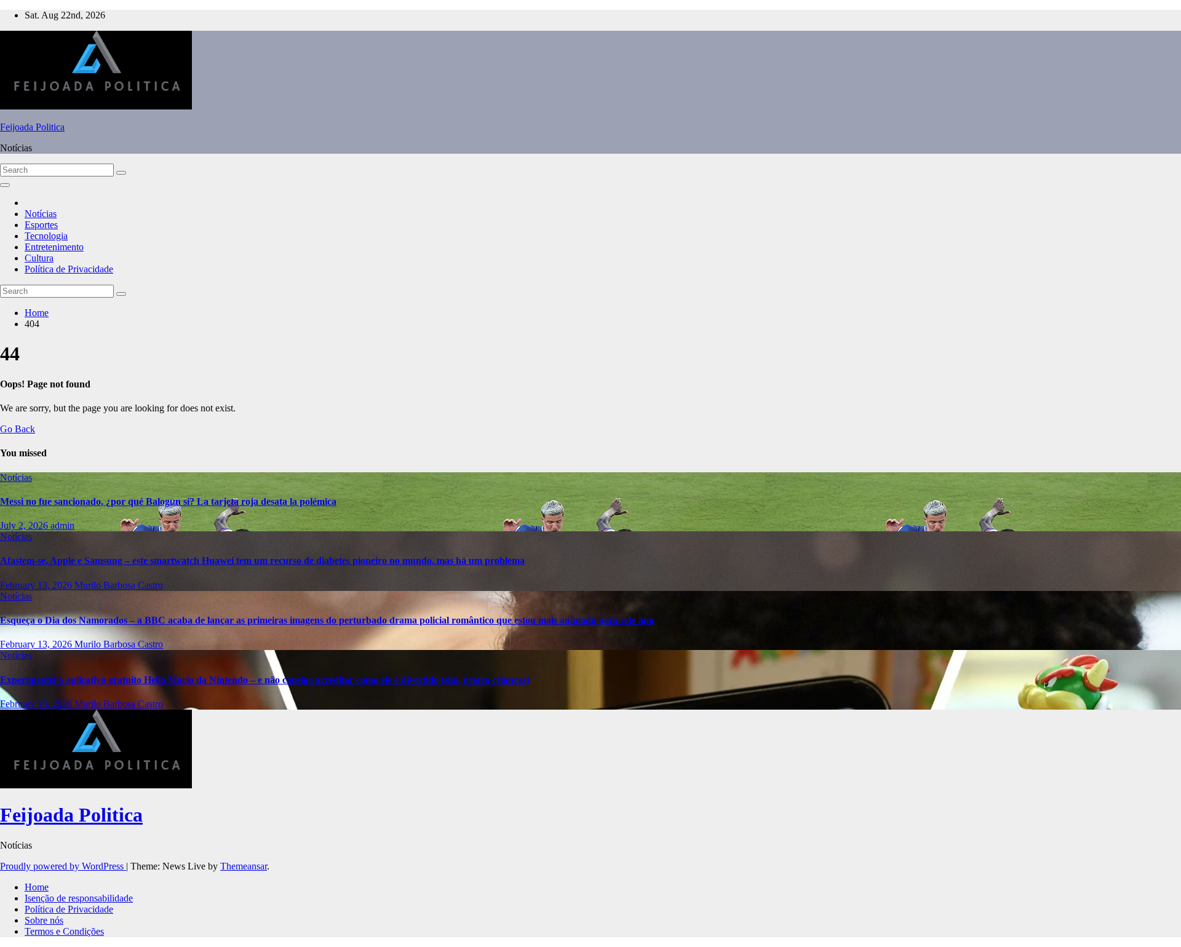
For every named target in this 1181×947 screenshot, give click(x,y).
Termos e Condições (64, 931)
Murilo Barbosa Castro (118, 585)
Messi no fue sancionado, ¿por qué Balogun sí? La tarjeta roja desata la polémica (168, 501)
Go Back (17, 429)
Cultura (39, 258)
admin (62, 525)
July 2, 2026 (25, 525)
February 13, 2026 (37, 585)
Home (37, 312)
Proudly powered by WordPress (63, 866)
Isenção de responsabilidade (79, 898)
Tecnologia (46, 236)
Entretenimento (54, 247)
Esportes (41, 225)
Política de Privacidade (69, 269)
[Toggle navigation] (5, 185)
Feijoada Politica (32, 127)
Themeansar (243, 866)
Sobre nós (44, 920)
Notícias (41, 213)
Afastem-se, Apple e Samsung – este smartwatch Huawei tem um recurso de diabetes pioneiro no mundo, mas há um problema (262, 560)
